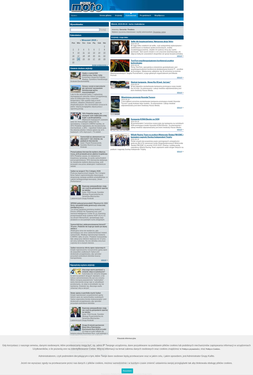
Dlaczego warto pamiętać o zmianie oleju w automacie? (93, 271)
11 (84, 53)
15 (104, 53)
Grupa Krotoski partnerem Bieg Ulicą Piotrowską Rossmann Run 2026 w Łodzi (94, 327)
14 (99, 53)
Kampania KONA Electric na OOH (145, 119)
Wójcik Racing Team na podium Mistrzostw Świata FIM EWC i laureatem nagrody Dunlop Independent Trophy (157, 135)
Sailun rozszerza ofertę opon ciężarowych (88, 248)
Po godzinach (145, 15)
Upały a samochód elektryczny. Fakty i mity (92, 74)
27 (94, 59)
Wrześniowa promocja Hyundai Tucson (138, 97)
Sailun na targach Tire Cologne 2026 (86, 171)
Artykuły (118, 15)
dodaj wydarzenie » (100, 65)
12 (89, 53)
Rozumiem (127, 371)
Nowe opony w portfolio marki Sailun (86, 293)
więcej (179, 56)
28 (99, 59)
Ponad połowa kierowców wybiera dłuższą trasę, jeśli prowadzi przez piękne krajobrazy (89, 153)
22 (104, 56)
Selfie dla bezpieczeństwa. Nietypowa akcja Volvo (152, 41)
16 (73, 56)
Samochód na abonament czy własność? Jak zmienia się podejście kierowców (92, 139)
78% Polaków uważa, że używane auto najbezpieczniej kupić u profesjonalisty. (94, 116)
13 (94, 53)
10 (78, 53)
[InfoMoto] (126, 6)
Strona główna (105, 15)
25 (84, 59)
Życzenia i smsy (159, 32)
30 (73, 62)
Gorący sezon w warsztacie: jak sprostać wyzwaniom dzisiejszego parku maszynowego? (94, 89)
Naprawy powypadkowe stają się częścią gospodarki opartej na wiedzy (95, 188)
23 (73, 59)
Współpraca (159, 15)
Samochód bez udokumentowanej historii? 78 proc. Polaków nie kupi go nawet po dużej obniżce (89, 227)
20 (94, 56)
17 (78, 56)
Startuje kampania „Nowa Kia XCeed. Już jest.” (151, 82)
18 (84, 56)
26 (89, 59)
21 (99, 56)
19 (89, 56)
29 (104, 59)
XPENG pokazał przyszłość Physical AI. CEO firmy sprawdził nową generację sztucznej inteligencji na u (89, 205)
